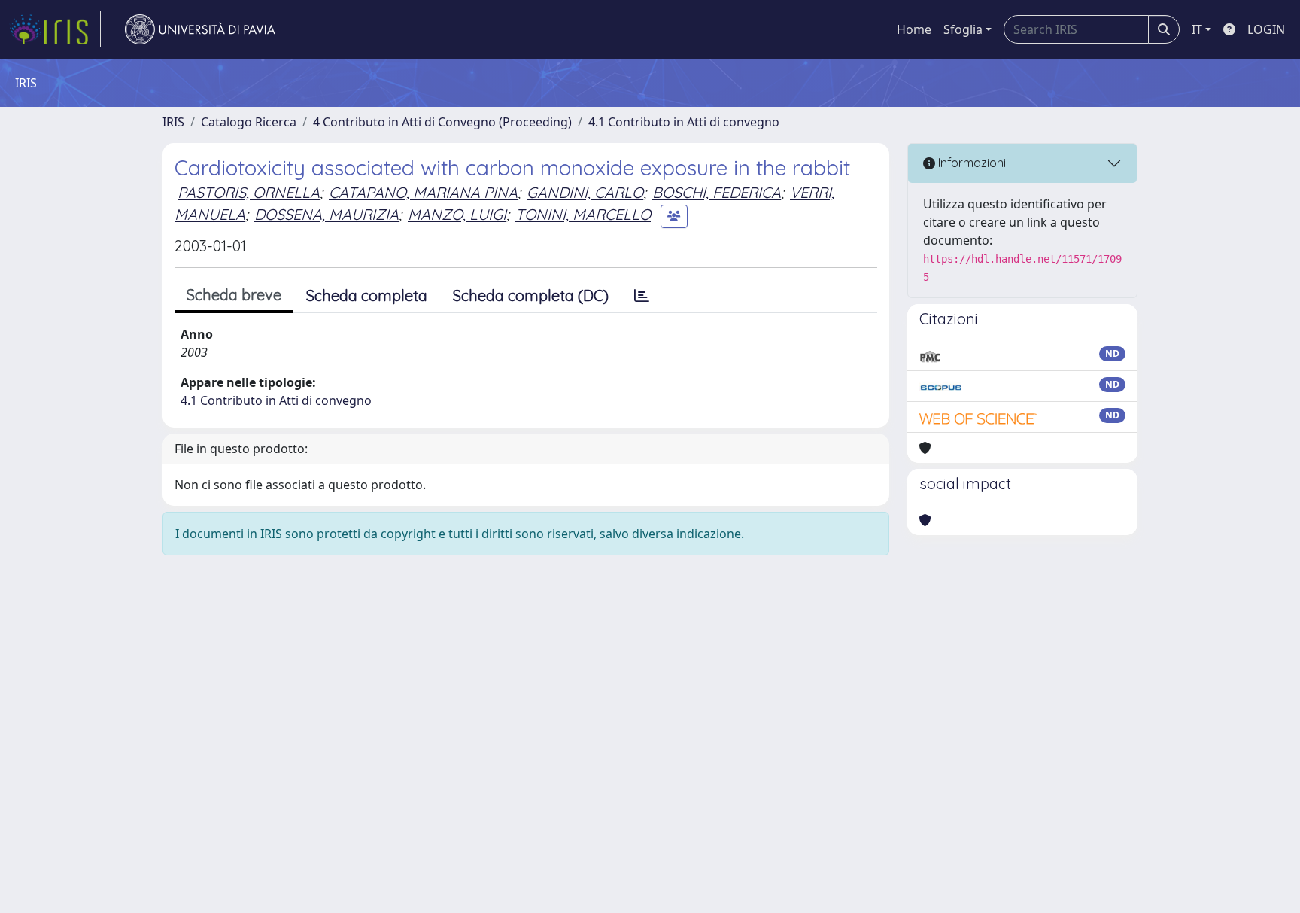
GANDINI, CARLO (585, 192)
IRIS (173, 122)
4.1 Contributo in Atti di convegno (683, 122)
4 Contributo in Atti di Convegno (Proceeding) (442, 122)
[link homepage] (55, 29)
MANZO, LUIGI (457, 214)
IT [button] (1197, 29)
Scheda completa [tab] (366, 295)
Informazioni (970, 162)
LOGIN (1266, 29)
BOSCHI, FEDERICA (716, 192)
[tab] (641, 296)
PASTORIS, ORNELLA (249, 192)
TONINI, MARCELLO (583, 214)
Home (914, 29)
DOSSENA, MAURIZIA (326, 214)
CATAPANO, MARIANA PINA (423, 192)
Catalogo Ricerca (248, 122)
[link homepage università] (200, 29)
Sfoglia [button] (963, 29)
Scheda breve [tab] (234, 294)
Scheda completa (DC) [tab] (531, 295)
